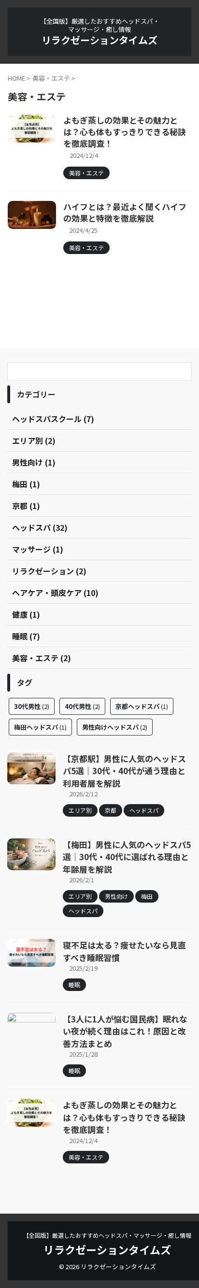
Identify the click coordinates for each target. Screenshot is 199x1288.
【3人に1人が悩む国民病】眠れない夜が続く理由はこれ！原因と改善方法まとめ (125, 1031)
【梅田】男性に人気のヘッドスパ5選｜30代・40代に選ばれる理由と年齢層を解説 (127, 856)
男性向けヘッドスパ (114, 727)
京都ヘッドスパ (141, 706)
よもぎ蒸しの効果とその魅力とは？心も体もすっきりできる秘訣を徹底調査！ (124, 131)
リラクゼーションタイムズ (99, 40)
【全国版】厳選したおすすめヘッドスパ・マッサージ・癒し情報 (107, 1235)
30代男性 (31, 706)
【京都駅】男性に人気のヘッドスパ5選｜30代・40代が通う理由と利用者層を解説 (124, 770)
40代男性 (82, 706)
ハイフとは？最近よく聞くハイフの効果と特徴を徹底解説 (124, 212)
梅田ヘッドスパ (40, 727)
